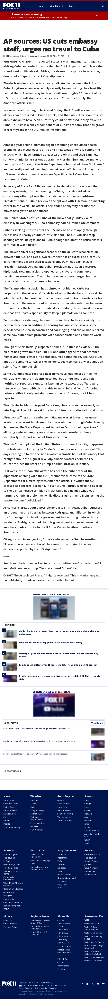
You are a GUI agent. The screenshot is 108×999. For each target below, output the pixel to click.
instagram (93, 983)
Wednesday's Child (11, 864)
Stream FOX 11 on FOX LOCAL (38, 855)
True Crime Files (10, 868)
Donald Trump (91, 861)
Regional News (39, 916)
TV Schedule (62, 929)
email (103, 983)
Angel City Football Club (92, 835)
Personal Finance (11, 927)
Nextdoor (61, 868)
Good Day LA (65, 796)
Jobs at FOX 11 (64, 936)
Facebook (61, 854)
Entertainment (9, 813)
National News (10, 810)
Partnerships (63, 965)
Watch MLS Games (93, 960)
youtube (98, 983)
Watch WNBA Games (94, 957)
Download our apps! (66, 878)
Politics (6, 823)
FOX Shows (62, 933)
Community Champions (8, 878)
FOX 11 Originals (10, 854)
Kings (86, 823)
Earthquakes (36, 813)
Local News (10, 723)
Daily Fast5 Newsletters (62, 886)
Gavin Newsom (91, 868)
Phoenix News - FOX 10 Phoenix (39, 927)
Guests (60, 800)
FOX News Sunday (11, 827)
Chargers (88, 803)
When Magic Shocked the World (13, 884)
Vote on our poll (64, 817)
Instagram (62, 857)
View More (97, 723)
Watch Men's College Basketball (94, 946)
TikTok (60, 861)
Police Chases (9, 807)
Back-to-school (64, 810)
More (72, 6)
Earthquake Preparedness (36, 818)
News (24, 56)
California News (10, 803)
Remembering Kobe (12, 905)
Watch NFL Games (93, 923)
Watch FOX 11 (39, 850)
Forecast (34, 800)
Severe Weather (37, 823)
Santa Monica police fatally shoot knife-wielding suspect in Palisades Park (36, 728)
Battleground (90, 874)
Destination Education (13, 889)
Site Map (61, 969)
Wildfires (34, 826)
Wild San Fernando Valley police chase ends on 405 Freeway (51, 642)
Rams (87, 800)
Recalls (6, 820)
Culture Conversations (13, 902)
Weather (35, 796)
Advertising (62, 939)
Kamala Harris (90, 871)
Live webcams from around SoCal (39, 868)
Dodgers (88, 813)
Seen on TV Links (65, 813)
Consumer (8, 817)
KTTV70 (7, 909)
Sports (88, 796)
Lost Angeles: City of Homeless (12, 872)
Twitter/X (61, 871)
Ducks (87, 827)
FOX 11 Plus (62, 959)
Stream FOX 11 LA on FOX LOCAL (51, 594)
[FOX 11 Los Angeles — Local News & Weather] (12, 6)
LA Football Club (91, 830)
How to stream (64, 874)
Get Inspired (8, 892)
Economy (7, 920)
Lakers (87, 807)
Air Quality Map (37, 810)
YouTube (61, 864)
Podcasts (61, 881)
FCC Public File (64, 943)
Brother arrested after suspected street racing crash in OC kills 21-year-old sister (39, 741)
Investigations (9, 899)
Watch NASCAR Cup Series (93, 937)
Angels (87, 817)
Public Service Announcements (64, 951)
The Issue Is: (9, 857)
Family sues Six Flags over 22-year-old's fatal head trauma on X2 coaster (58, 665)
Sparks (87, 843)
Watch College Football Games (91, 928)
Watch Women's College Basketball (92, 952)
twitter (87, 983)
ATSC (59, 955)
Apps (32, 863)
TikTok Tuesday (64, 820)
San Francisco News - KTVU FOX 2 (40, 921)
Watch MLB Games (93, 933)
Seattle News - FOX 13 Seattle (39, 933)
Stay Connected (67, 850)
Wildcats (88, 820)
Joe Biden (88, 864)
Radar (33, 807)
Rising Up (7, 895)
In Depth (7, 861)
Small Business (10, 923)
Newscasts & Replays (40, 860)
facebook (82, 983)
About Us (63, 916)
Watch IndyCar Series (94, 942)
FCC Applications (65, 946)
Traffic (33, 803)
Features (9, 850)
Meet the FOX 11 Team (65, 925)
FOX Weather (36, 829)
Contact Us (62, 962)
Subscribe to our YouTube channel (52, 691)
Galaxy (87, 839)
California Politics (92, 854)
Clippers (88, 810)
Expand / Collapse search (103, 6)
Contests (61, 920)
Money (7, 916)
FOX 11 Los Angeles (11, 56)
